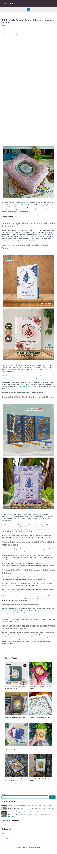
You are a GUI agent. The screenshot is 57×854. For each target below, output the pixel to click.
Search (3, 794)
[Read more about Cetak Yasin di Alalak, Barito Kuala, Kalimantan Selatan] (40, 734)
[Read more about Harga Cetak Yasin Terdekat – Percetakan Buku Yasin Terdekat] (16, 703)
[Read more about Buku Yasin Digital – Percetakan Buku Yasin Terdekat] (40, 765)
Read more (51, 808)
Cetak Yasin (4, 836)
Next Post (51, 650)
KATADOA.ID (7, 3)
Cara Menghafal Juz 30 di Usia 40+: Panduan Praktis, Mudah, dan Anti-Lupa (30, 805)
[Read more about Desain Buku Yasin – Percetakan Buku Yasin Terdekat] (40, 673)
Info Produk (4, 839)
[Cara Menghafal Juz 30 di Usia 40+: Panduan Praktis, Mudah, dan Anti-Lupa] (4, 807)
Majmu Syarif (19, 531)
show (15, 216)
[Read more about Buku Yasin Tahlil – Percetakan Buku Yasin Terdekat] (40, 703)
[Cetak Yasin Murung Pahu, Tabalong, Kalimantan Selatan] (4, 814)
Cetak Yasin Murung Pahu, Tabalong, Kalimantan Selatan (25, 812)
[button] (55, 4)
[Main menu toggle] (28, 9)
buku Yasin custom (27, 386)
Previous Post (6, 650)
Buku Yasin (23, 202)
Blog (2, 833)
